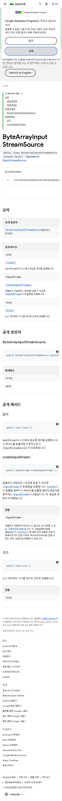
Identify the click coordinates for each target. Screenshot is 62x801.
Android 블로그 (10, 700)
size (8, 310)
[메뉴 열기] (5, 4)
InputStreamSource (14, 160)
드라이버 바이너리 (11, 671)
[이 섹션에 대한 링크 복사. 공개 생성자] (24, 333)
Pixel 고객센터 (9, 739)
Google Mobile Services (14, 755)
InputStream (13, 294)
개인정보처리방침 (12, 782)
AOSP (5, 86)
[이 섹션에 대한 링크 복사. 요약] (13, 210)
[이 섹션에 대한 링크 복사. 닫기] (11, 415)
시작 (31, 51)
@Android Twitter (11, 690)
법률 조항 (34, 777)
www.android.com (12, 750)
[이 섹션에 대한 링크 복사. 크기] (11, 553)
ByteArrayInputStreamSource (23, 229)
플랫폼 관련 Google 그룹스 (15, 711)
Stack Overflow (10, 760)
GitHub (6, 677)
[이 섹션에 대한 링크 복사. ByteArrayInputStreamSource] (49, 342)
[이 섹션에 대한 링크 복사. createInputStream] (33, 457)
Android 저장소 (10, 646)
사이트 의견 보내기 (33, 782)
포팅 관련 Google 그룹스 (14, 721)
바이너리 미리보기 (11, 661)
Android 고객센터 (11, 734)
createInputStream (17, 285)
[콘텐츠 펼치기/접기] (22, 94)
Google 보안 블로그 (12, 705)
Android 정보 (9, 777)
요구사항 (7, 651)
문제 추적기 (8, 765)
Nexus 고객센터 (10, 745)
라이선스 (46, 777)
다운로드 (7, 656)
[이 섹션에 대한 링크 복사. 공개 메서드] (24, 405)
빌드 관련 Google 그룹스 (14, 716)
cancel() (52, 486)
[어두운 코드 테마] (57, 352)
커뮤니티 (23, 777)
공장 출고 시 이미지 (12, 666)
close (9, 262)
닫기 (31, 41)
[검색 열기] (40, 4)
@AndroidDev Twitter (13, 695)
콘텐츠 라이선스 (49, 618)
